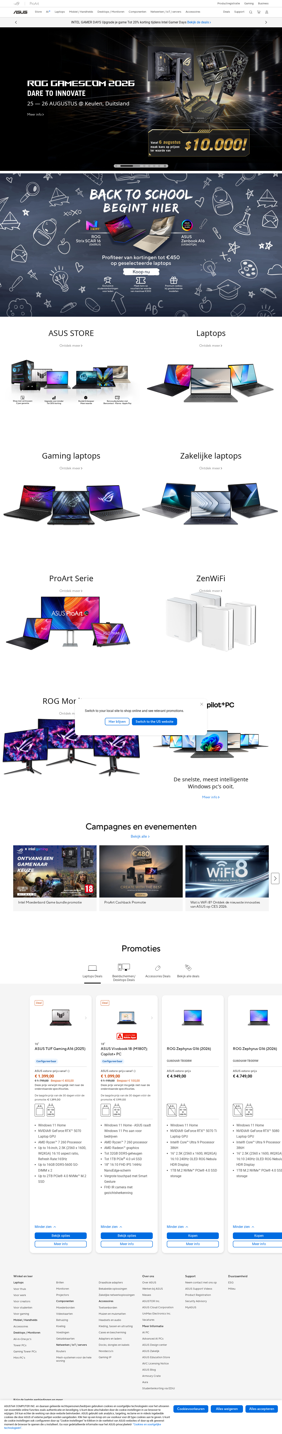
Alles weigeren (227, 1409)
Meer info (61, 1244)
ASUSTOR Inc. (151, 1301)
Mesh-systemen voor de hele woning (73, 1359)
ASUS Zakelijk (150, 1351)
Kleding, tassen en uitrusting (116, 1326)
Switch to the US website (154, 721)
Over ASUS (149, 1282)
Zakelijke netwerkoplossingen (117, 1295)
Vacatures (148, 1320)
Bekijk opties (61, 1236)
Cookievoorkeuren (191, 1409)
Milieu (231, 1288)
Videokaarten (64, 1314)
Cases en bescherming (112, 1332)
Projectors (62, 1295)
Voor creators (21, 1301)
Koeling (60, 1326)
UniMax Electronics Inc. (156, 1313)
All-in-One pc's (22, 1339)
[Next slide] (266, 22)
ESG (230, 1282)
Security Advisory (196, 1301)
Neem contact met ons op (201, 1282)
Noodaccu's (106, 1351)
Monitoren (62, 1288)
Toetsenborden (108, 1307)
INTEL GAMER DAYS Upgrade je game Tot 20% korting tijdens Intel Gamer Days (140, 22)
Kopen (193, 1236)
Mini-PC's (19, 1357)
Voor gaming (21, 1314)
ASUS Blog (149, 1369)
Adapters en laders (110, 1338)
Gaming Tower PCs (25, 1351)
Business (263, 3)
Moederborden (65, 1307)
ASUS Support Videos (198, 1288)
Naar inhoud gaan (16, 12)
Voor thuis (19, 1289)
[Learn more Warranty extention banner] (141, 170)
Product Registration (198, 1295)
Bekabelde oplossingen (113, 1288)
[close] (201, 704)
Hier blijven (117, 721)
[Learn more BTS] (141, 316)
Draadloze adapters (111, 1282)
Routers (61, 1351)
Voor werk (19, 1295)
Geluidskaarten (65, 1338)
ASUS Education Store (156, 1357)
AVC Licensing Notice (155, 1363)
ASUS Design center (154, 1345)
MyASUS (190, 1307)
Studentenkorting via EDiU (158, 1388)
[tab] (116, 166)
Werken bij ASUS (152, 1288)
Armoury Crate (151, 1376)
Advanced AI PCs (153, 1338)
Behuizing (62, 1320)
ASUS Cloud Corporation (157, 1307)
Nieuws (146, 1295)
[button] (249, 3)
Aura (145, 1382)
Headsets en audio (110, 1320)
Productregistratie (228, 3)
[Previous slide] (15, 22)
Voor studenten (22, 1307)
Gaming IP (105, 1357)
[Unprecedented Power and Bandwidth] (71, 379)
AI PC (145, 1332)
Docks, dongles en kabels (114, 1345)
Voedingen (62, 1332)
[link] (20, 12)
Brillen (60, 1282)
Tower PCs (19, 1345)
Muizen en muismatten (112, 1314)
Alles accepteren (261, 1409)
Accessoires (20, 1326)
